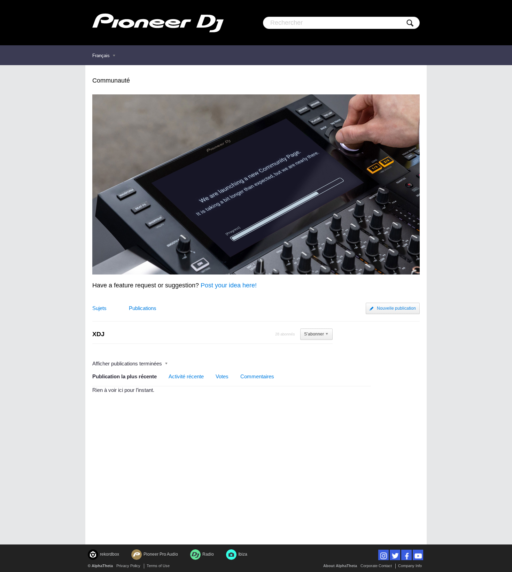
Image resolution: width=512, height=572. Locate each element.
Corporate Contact (376, 566)
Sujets (99, 308)
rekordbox (109, 554)
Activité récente (186, 376)
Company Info (410, 566)
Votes (222, 376)
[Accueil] (158, 22)
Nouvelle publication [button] (396, 308)
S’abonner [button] (314, 334)
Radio (208, 554)
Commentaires (257, 376)
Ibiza (242, 554)
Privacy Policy (128, 566)
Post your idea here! (229, 285)
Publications (142, 308)
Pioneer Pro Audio (160, 554)
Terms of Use (158, 566)
